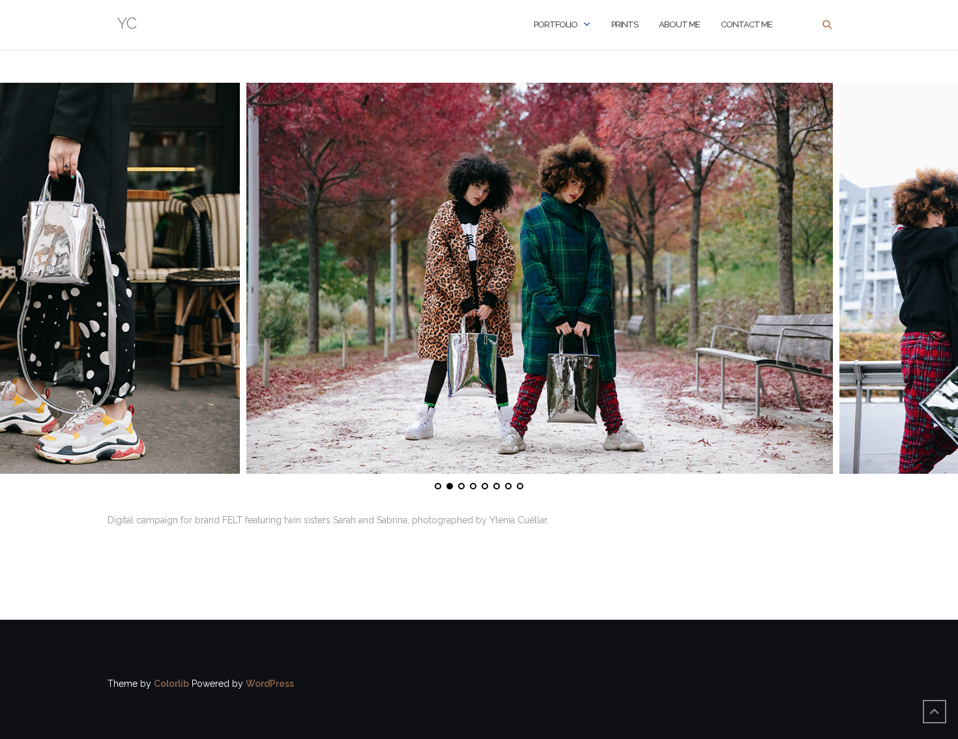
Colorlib (171, 683)
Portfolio (555, 24)
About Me (679, 24)
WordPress (270, 683)
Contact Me (746, 24)
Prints (624, 24)
